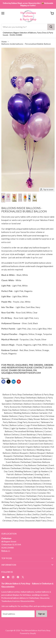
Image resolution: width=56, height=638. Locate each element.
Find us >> (5, 550)
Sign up (41, 613)
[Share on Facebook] (3, 382)
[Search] (51, 27)
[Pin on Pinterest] (19, 382)
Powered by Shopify (28, 633)
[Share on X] (9, 382)
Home (4, 41)
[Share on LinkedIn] (14, 382)
